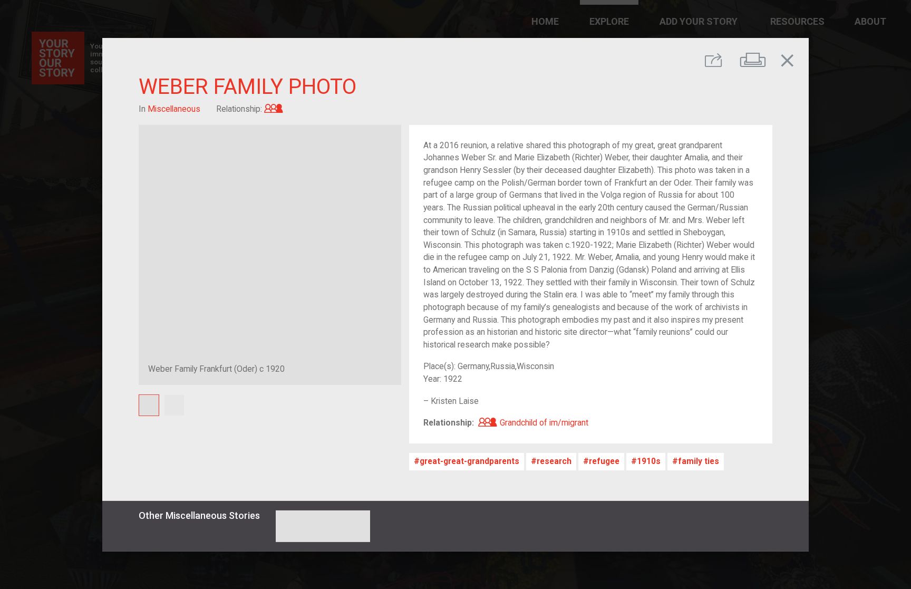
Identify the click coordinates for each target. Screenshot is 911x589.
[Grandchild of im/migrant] (273, 109)
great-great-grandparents (469, 461)
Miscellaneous (174, 109)
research (554, 461)
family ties (698, 461)
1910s (649, 461)
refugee (604, 461)
